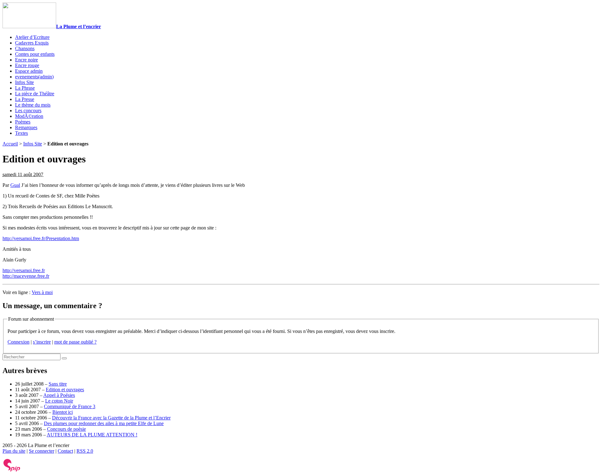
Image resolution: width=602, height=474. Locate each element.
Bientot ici (62, 412)
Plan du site (14, 451)
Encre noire (26, 59)
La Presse (24, 99)
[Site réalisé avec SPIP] (12, 470)
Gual (15, 185)
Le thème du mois (32, 105)
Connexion (18, 342)
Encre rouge (27, 65)
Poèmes (22, 121)
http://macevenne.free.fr (26, 276)
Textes (21, 133)
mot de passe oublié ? (75, 342)
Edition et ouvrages (65, 389)
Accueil (10, 143)
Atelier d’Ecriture (32, 37)
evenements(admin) (34, 76)
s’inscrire (42, 342)
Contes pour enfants (35, 54)
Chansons (24, 48)
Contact (65, 451)
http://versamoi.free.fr (24, 270)
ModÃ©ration (29, 116)
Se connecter (41, 451)
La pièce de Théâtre (34, 93)
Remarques (26, 127)
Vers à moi (42, 292)
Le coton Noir (59, 400)
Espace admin (29, 71)
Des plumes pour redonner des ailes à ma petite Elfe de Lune (104, 423)
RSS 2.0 (85, 451)
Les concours (28, 110)
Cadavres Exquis (32, 42)
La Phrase (25, 88)
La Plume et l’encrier (78, 26)
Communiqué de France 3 (69, 406)
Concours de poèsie (66, 429)
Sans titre (58, 384)
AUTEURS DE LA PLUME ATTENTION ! (92, 434)
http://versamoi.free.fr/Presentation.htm (41, 238)
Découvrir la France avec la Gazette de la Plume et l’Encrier (111, 417)
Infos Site (24, 82)
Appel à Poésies (59, 395)
